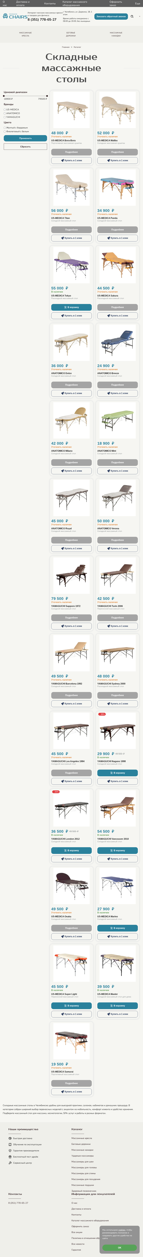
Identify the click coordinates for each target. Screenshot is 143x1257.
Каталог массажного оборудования (75, 3)
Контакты (50, 3)
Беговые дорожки (81, 1144)
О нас (5, 3)
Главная (66, 47)
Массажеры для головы (84, 1167)
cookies (121, 1230)
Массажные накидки (82, 1149)
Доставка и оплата (23, 3)
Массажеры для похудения (86, 1179)
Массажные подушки (83, 1185)
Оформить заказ (115, 3)
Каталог (77, 47)
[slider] (4, 96)
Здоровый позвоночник (84, 1191)
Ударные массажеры (83, 1155)
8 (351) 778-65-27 (18, 1203)
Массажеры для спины (84, 1173)
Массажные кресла (82, 1138)
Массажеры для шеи (82, 1161)
